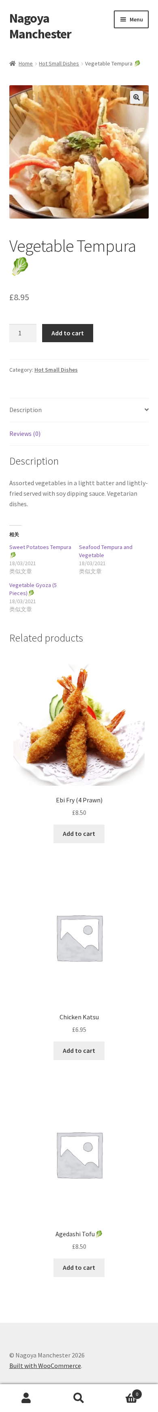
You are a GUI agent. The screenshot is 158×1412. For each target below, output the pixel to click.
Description (25, 410)
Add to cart (67, 333)
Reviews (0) (25, 433)
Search (79, 1398)
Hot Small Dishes (59, 63)
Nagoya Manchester (40, 26)
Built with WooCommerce (45, 1365)
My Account (26, 1398)
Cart (121, 1391)
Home (26, 63)
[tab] (79, 410)
